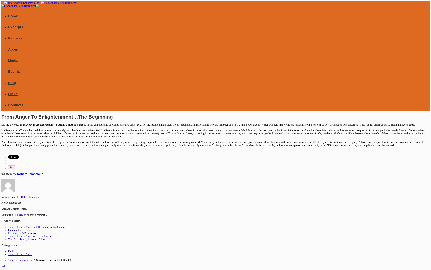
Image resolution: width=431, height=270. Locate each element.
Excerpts (15, 27)
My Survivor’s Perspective (22, 233)
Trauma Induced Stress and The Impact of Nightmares (36, 227)
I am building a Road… (20, 230)
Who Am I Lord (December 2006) (26, 239)
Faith (10, 251)
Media (13, 60)
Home (13, 16)
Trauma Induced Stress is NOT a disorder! (30, 236)
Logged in (20, 214)
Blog (12, 83)
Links (13, 94)
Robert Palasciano (30, 174)
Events (14, 71)
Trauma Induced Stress (20, 254)
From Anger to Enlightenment (17, 260)
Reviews (15, 38)
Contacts (15, 105)
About (13, 49)
